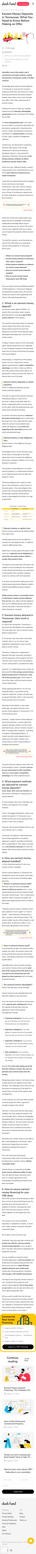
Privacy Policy (7, 1513)
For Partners (6, 1534)
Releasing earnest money (11, 1080)
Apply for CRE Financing (18, 1347)
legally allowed (16, 813)
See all (4, 66)
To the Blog (26, 1359)
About (4, 1530)
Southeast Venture (9, 153)
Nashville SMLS (8, 691)
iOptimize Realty (20, 167)
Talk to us (23, 1520)
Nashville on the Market (10, 705)
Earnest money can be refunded (13, 993)
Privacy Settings (8, 1517)
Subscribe (18, 1491)
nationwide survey (19, 669)
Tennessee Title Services (21, 914)
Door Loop (8, 136)
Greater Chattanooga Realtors (15, 733)
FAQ (3, 1527)
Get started (23, 4)
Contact (22, 1517)
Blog (21, 1513)
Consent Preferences (9, 1520)
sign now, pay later (17, 1240)
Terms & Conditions (9, 1523)
